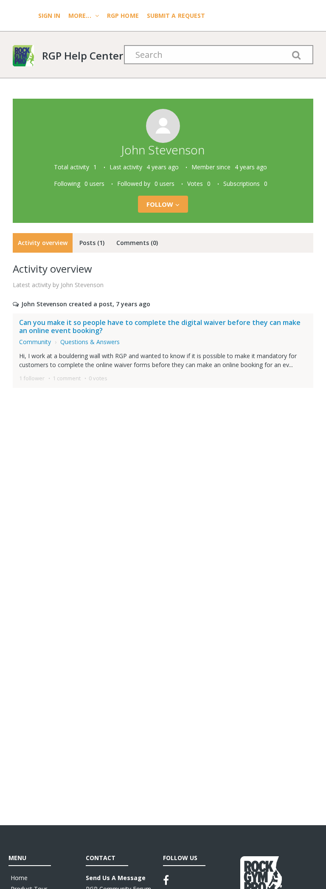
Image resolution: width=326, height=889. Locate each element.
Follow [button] (160, 204)
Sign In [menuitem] (50, 15)
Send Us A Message (116, 878)
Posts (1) (91, 243)
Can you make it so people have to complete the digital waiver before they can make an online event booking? (160, 326)
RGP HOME (123, 15)
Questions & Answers (90, 342)
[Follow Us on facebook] (166, 880)
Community (35, 342)
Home (19, 878)
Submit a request (176, 15)
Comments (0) (137, 243)
